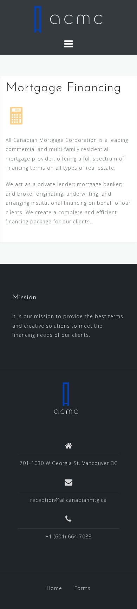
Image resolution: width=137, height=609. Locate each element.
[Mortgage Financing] (16, 114)
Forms (82, 588)
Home (54, 588)
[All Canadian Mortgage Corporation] (66, 397)
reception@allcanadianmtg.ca (68, 500)
